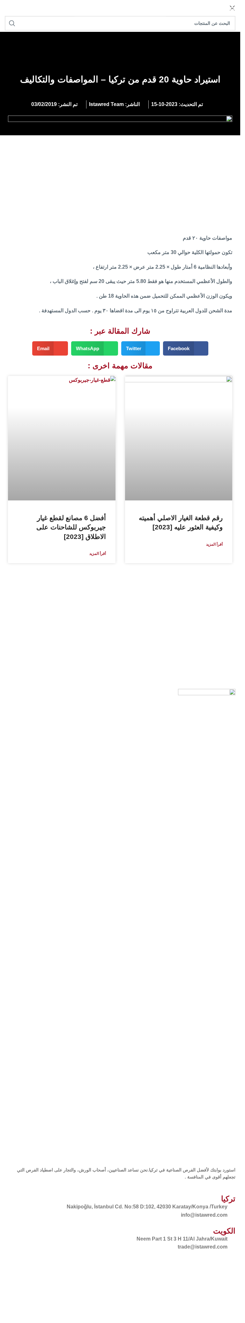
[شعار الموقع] (5, 9)
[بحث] (81, 9)
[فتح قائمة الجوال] (232, 9)
